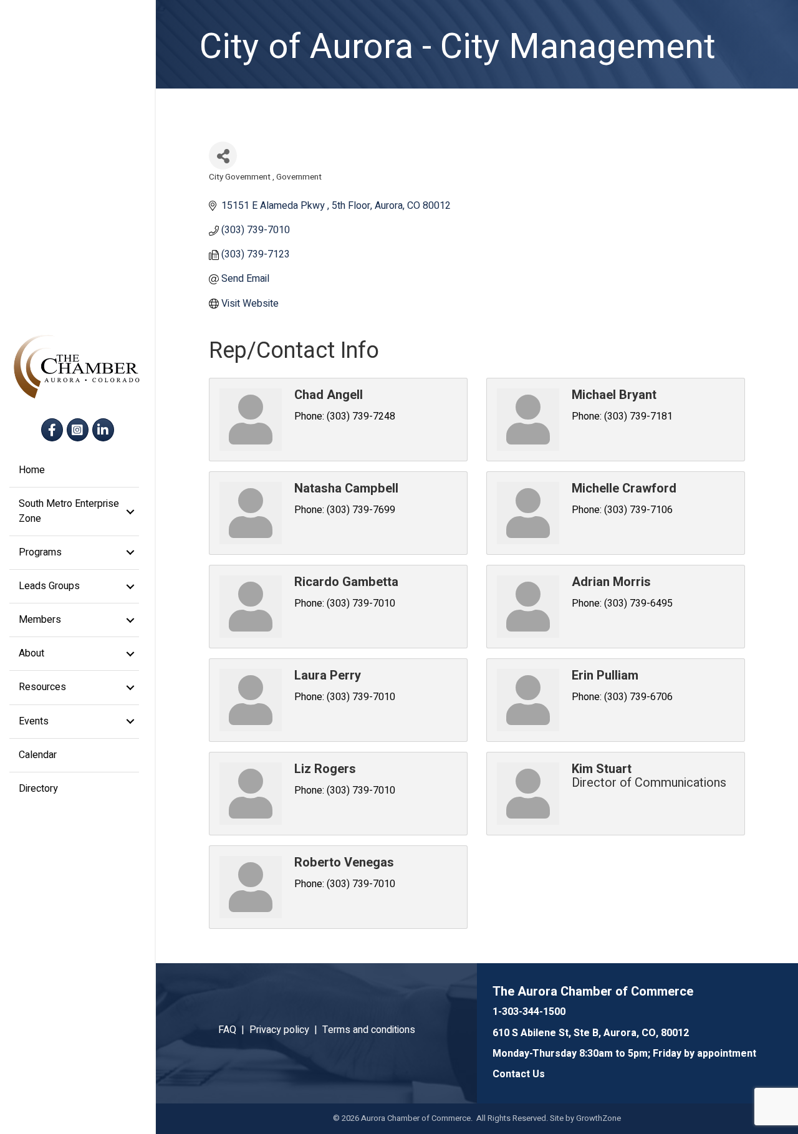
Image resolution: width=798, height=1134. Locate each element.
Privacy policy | (285, 1029)
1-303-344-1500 (529, 1011)
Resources (42, 687)
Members (40, 619)
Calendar (38, 754)
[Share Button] (223, 156)
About (31, 653)
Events (34, 721)
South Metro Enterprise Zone (69, 511)
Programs (40, 552)
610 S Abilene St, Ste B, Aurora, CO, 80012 (591, 1033)
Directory (38, 788)
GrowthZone (598, 1118)
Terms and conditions (368, 1029)
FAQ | (233, 1029)
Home (32, 470)
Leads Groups (49, 586)
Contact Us (519, 1074)
